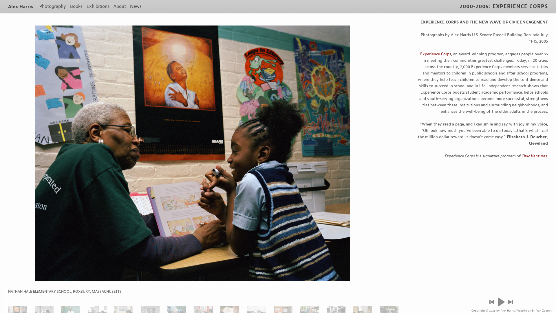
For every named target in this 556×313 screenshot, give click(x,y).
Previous (491, 302)
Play (501, 302)
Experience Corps (435, 54)
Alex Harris (20, 6)
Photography (52, 6)
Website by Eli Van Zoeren (533, 310)
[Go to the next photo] (192, 153)
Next (510, 302)
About (120, 6)
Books (76, 6)
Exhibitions (98, 6)
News (136, 6)
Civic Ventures (534, 156)
